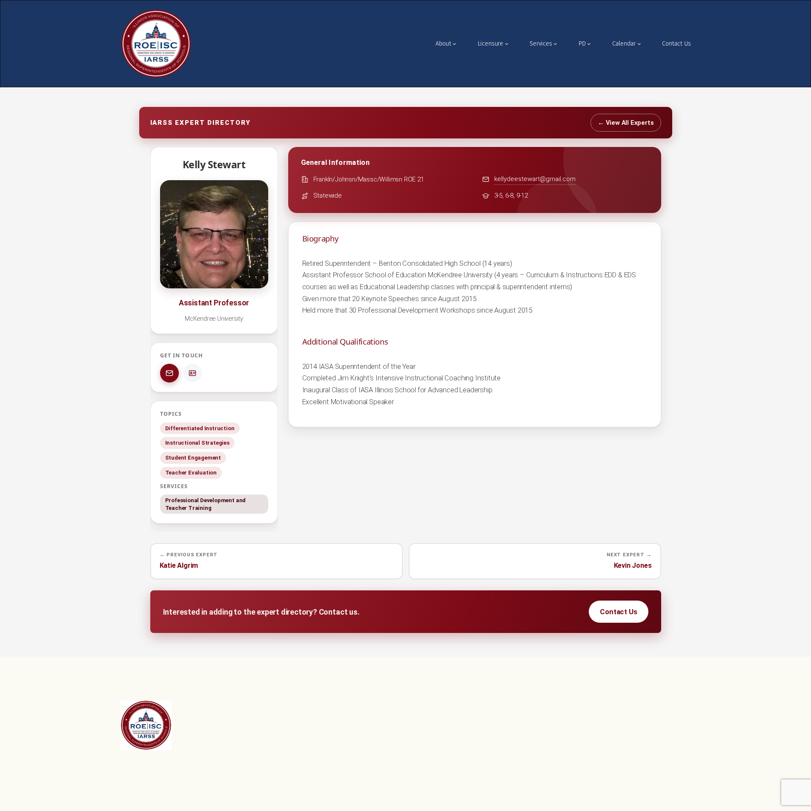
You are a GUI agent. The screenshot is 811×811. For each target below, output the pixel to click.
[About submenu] (454, 44)
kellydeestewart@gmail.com (535, 179)
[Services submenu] (555, 44)
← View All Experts (626, 123)
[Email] (169, 373)
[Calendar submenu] (639, 44)
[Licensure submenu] (507, 44)
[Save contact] (192, 373)
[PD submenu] (589, 44)
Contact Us (618, 611)
